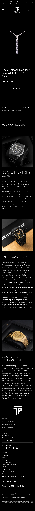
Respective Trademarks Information (13, 476)
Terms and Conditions (9, 464)
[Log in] (25, 10)
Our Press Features (8, 471)
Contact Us (29, 3)
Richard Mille (7, 427)
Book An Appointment (9, 438)
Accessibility (6, 455)
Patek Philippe (8, 421)
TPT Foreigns (6, 462)
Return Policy (6, 474)
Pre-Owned (5, 435)
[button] (3, 9)
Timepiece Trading (9, 481)
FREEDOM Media (17, 486)
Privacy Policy (6, 469)
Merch (4, 457)
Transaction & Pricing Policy (7, 505)
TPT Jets (5, 467)
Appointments (17, 97)
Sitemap (4, 460)
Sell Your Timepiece (8, 440)
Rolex (4, 419)
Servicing (5, 433)
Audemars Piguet (9, 424)
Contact (4, 453)
